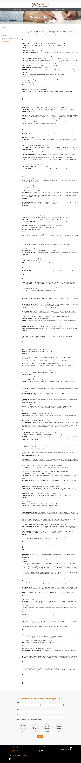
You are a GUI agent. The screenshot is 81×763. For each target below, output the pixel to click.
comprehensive (38, 476)
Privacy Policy (11, 751)
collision (76, 476)
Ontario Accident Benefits (7, 35)
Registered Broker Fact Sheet (14, 749)
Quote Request (57, 9)
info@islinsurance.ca (40, 751)
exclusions (49, 159)
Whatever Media (23, 755)
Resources (50, 9)
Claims (62, 9)
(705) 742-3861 (19, 0)
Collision (26, 362)
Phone (18, 709)
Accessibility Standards (13, 746)
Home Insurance (22, 9)
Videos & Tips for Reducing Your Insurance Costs (10, 39)
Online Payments (5, 30)
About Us (66, 9)
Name (18, 702)
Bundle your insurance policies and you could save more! (29, 719)
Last (41, 706)
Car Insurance (15, 9)
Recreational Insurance (41, 9)
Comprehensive (58, 362)
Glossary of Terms (7, 41)
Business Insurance (31, 9)
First (17, 706)
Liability (54, 360)
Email (18, 714)
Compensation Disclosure (14, 750)
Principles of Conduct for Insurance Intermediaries (18, 747)
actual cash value (45, 163)
